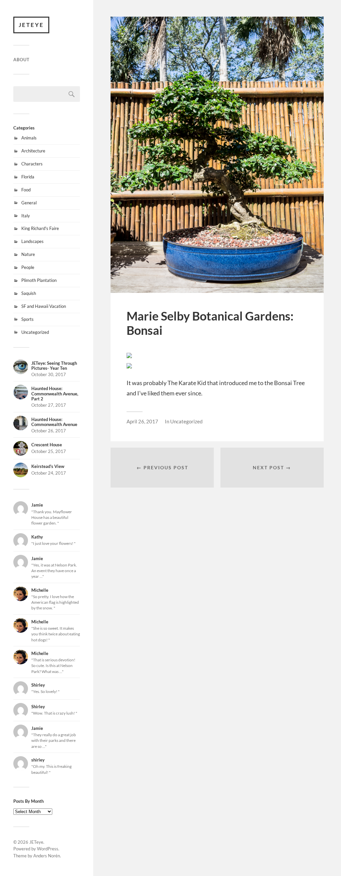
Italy (25, 215)
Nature (28, 254)
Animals (29, 137)
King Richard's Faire (40, 228)
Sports (27, 319)
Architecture (33, 150)
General (29, 202)
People (27, 267)
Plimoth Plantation (39, 280)
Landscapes (32, 241)
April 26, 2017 (142, 421)
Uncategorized (35, 332)
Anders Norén (46, 855)
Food (26, 189)
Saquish (28, 293)
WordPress (47, 848)
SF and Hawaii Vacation (43, 306)
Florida (27, 176)
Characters (32, 163)
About (21, 59)
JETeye (31, 24)
